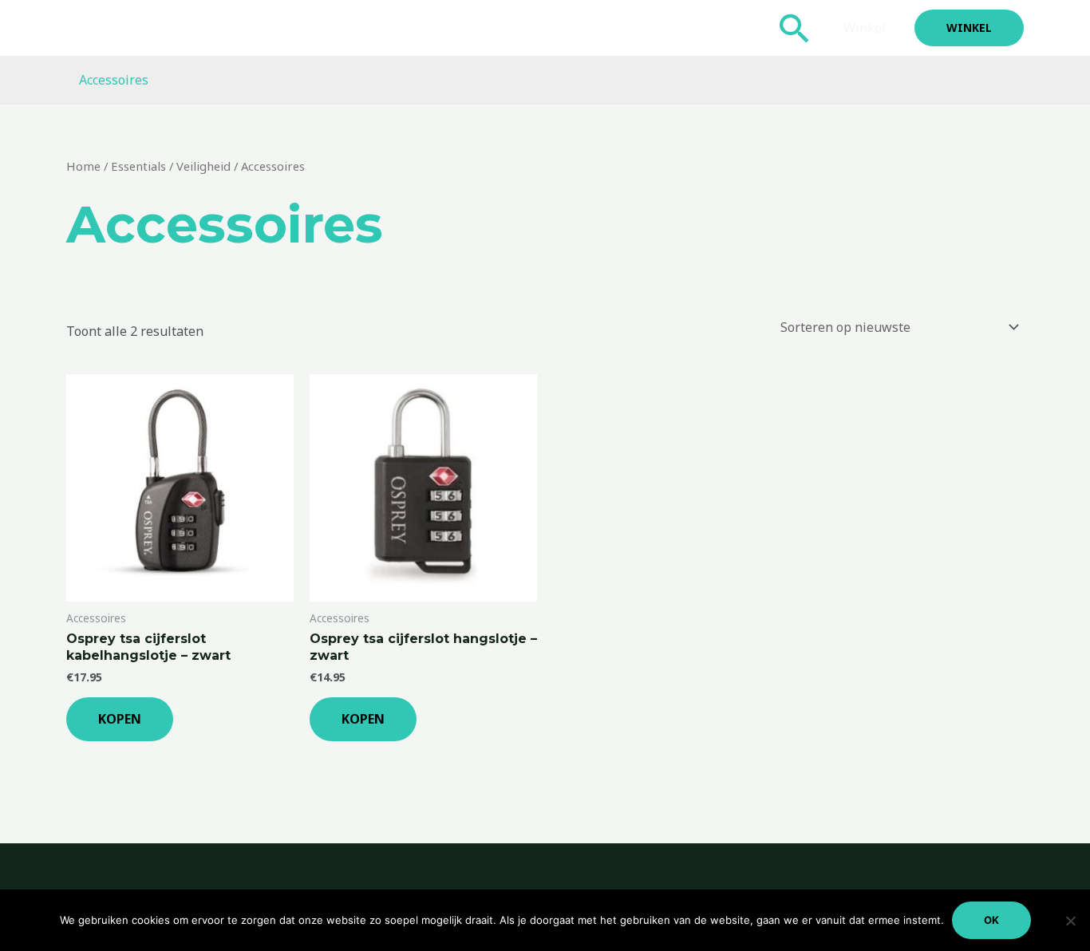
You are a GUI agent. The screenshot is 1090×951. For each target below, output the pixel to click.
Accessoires (113, 80)
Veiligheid (203, 166)
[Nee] (1070, 921)
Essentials (138, 166)
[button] (795, 28)
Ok (991, 920)
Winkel (864, 28)
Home (83, 166)
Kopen (119, 719)
